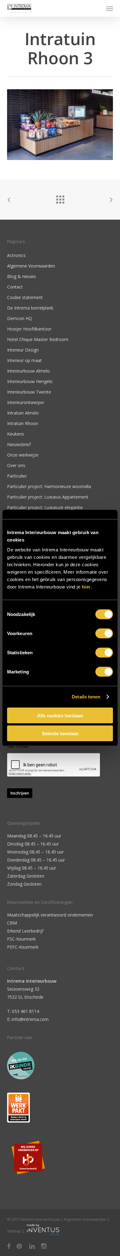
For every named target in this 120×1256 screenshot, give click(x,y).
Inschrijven (19, 793)
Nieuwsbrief (19, 444)
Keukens (15, 434)
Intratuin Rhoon (22, 423)
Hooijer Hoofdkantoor (29, 329)
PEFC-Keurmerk (22, 947)
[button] (109, 8)
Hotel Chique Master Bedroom (37, 339)
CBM (12, 923)
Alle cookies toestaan (60, 715)
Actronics (16, 255)
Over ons (16, 465)
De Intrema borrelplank (30, 308)
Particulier (17, 476)
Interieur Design (23, 350)
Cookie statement (25, 297)
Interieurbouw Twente (29, 392)
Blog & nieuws (21, 276)
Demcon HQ (19, 318)
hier (86, 586)
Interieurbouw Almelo (28, 371)
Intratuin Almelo (23, 413)
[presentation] (54, 765)
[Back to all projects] (60, 198)
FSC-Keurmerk (21, 939)
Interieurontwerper (25, 402)
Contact (15, 287)
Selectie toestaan (60, 733)
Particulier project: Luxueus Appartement (47, 497)
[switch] (104, 633)
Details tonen (86, 696)
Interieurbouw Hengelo (30, 381)
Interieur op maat (24, 360)
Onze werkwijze (22, 455)
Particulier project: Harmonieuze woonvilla (49, 486)
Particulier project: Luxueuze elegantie (45, 507)
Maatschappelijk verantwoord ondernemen (50, 915)
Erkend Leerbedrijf (25, 931)
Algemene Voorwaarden (31, 266)
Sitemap (14, 1231)
